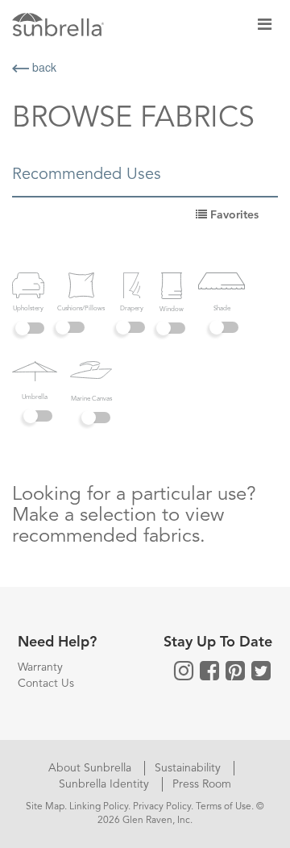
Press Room (201, 784)
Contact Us (46, 683)
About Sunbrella (91, 768)
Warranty (40, 667)
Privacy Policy (162, 807)
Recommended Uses (86, 175)
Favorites (233, 215)
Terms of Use (223, 807)
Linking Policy (98, 807)
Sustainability (189, 768)
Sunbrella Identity (105, 784)
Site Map (45, 807)
